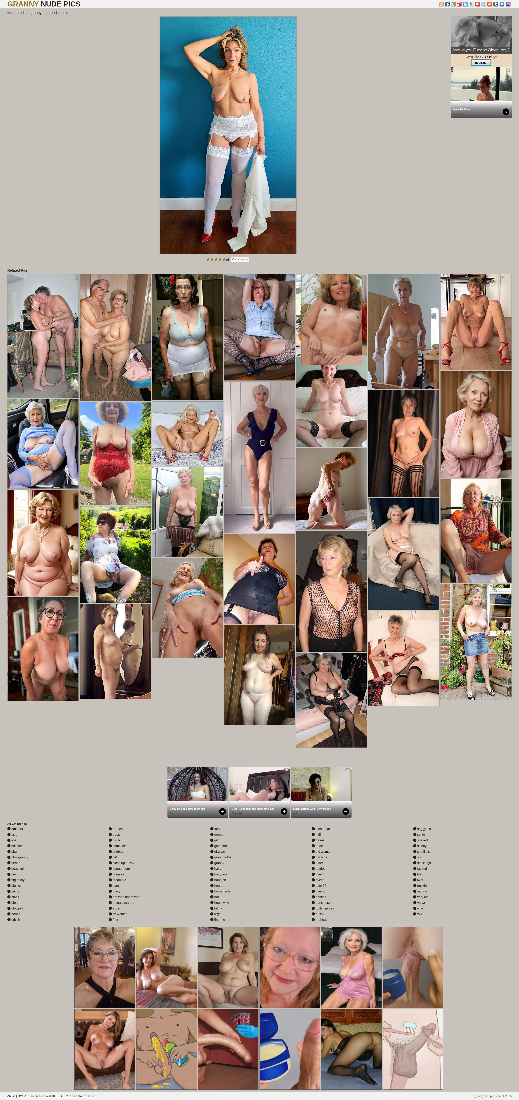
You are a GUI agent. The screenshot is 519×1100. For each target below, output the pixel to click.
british (15, 919)
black (15, 897)
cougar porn (121, 868)
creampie (119, 880)
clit (114, 857)
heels (217, 885)
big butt (117, 840)
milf (318, 834)
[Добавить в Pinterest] (477, 4)
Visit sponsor (240, 259)
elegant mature (123, 902)
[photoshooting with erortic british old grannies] (43, 336)
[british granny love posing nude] (476, 531)
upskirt (421, 885)
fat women (120, 914)
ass (13, 840)
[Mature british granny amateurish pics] (228, 135)
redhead (321, 919)
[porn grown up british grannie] (404, 331)
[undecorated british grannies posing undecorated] (476, 322)
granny (218, 863)
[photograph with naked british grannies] (115, 453)
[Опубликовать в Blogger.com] (441, 4)
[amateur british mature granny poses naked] (43, 542)
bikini (15, 891)
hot (216, 897)
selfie (420, 834)
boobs (15, 914)
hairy (217, 868)
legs (216, 914)
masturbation (324, 829)
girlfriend (220, 846)
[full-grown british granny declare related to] (404, 443)
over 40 (320, 874)
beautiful (17, 868)
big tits (16, 885)
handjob (219, 880)
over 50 (320, 880)
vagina (421, 891)
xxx (419, 914)
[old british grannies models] (187, 512)
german (219, 834)
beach (15, 863)
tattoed (421, 868)
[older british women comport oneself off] (404, 554)
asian (15, 834)
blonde (16, 902)
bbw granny (19, 857)
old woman (323, 851)
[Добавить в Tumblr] (495, 4)
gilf (216, 840)
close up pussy (123, 863)
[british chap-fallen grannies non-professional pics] (476, 424)
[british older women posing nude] (331, 591)
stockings (423, 863)
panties (320, 897)
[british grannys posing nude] (43, 649)
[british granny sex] (259, 579)
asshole (17, 846)
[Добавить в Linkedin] (465, 4)
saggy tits (423, 829)
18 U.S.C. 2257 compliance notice (73, 1096)
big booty (18, 880)
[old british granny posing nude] (43, 444)
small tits (423, 851)
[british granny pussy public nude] (115, 554)
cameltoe (119, 846)
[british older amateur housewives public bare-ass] (331, 402)
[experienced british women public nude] (259, 675)
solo (419, 857)
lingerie (219, 919)
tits (418, 874)
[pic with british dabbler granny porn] (115, 651)
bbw (14, 851)
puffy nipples (324, 908)
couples (118, 874)
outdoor (321, 868)
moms (319, 840)
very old (422, 897)
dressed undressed (126, 897)
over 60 (320, 885)
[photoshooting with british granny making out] (187, 433)
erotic (116, 908)
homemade (222, 891)
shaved (422, 840)
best (14, 874)
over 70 (320, 891)
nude (319, 846)
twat (419, 880)
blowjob (17, 908)
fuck (216, 829)
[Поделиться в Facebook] (447, 4)
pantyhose (323, 902)
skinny (421, 846)
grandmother (223, 857)
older (319, 863)
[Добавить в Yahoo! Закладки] (508, 4)
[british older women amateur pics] (115, 337)
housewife (221, 902)
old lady (321, 857)
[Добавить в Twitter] (502, 4)
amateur (17, 829)
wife (419, 908)
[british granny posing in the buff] (331, 700)
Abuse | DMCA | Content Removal (29, 1096)
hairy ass (220, 874)
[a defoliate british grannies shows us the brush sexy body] (476, 642)
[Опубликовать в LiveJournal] (471, 4)
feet (115, 919)
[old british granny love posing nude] (187, 608)
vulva (420, 902)
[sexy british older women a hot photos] (187, 337)
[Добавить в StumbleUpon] (489, 4)
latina (217, 908)
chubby (117, 851)
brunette (118, 829)
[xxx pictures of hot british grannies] (331, 489)
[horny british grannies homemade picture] (259, 327)
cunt (115, 885)
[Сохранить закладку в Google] (453, 4)
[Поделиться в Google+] (459, 4)
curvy (116, 891)
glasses (219, 851)
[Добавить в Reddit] (483, 4)
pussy (319, 914)
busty (116, 834)
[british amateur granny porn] (259, 457)
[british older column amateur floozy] (404, 658)
